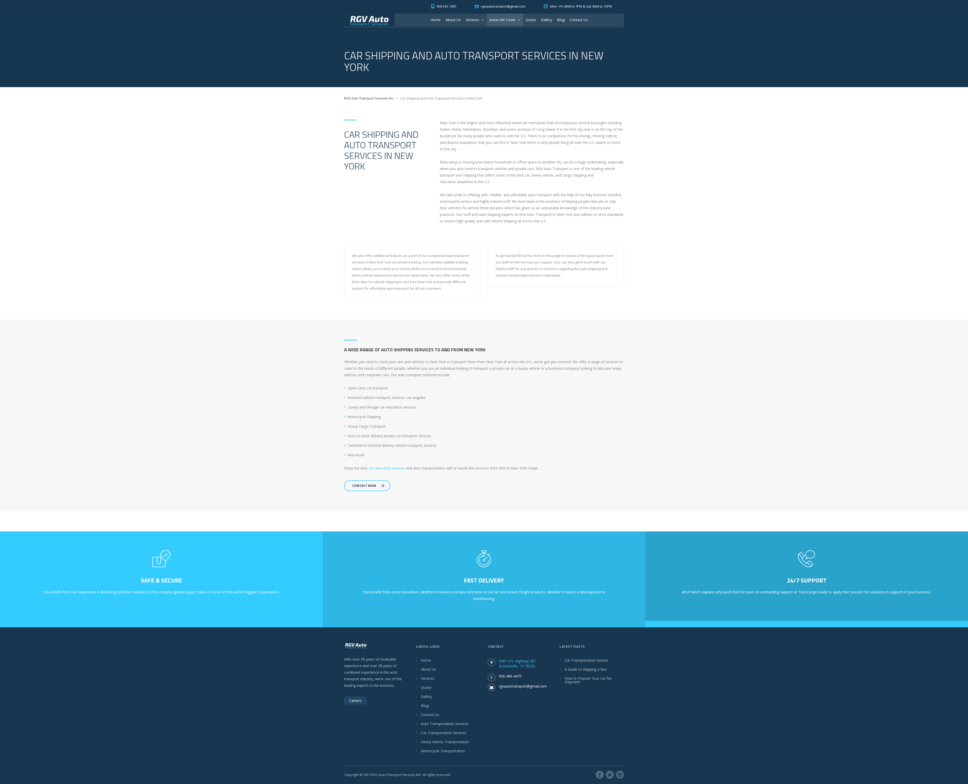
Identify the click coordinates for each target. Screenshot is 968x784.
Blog (561, 19)
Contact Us (579, 19)
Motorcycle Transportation (443, 750)
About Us (453, 19)
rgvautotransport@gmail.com (523, 686)
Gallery (546, 19)
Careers (355, 700)
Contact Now (364, 486)
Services (472, 19)
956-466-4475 (510, 676)
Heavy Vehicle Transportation (445, 741)
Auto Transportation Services (445, 723)
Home (436, 19)
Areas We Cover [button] (502, 19)
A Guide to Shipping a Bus (586, 669)
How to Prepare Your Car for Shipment (588, 680)
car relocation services (387, 468)
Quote (531, 19)
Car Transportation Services (443, 732)
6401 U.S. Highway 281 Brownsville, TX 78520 (517, 663)
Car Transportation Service (586, 660)
